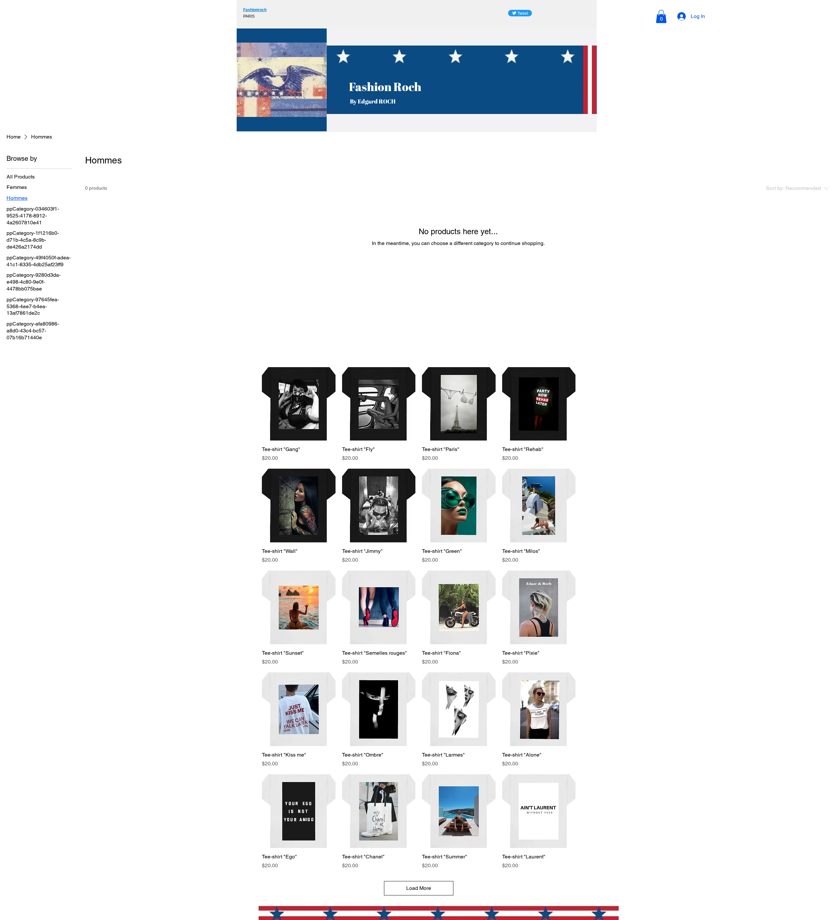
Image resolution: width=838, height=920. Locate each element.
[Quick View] (299, 404)
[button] (661, 16)
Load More (418, 888)
